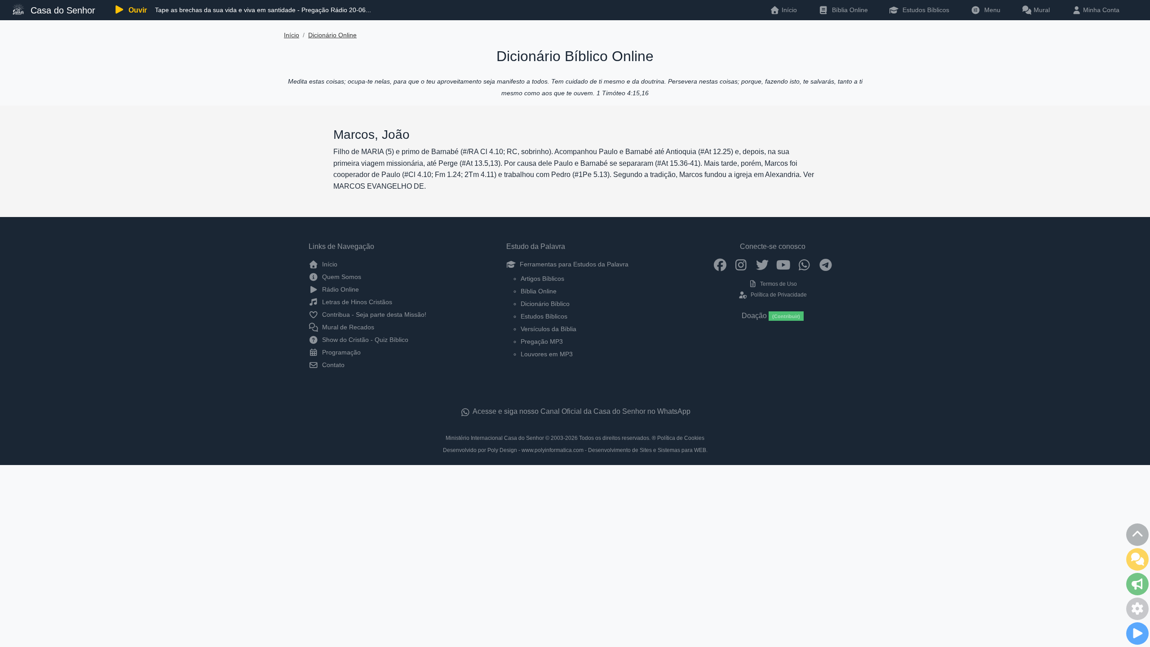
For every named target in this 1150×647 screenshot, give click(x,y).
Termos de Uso (778, 284)
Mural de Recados (347, 327)
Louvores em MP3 (547, 354)
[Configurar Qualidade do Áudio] (1137, 609)
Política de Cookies (680, 438)
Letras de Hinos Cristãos (356, 302)
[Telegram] (825, 264)
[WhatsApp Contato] (804, 264)
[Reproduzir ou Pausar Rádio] (1137, 633)
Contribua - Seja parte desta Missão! (373, 314)
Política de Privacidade (777, 295)
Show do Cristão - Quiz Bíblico (364, 339)
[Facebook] (720, 264)
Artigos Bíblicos (542, 278)
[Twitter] (762, 264)
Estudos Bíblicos (925, 9)
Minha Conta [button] (1100, 9)
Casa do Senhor (61, 10)
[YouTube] (783, 264)
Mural (1041, 9)
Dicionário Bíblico (545, 303)
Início (291, 35)
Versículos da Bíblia (548, 328)
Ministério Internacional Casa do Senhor (495, 438)
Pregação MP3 (542, 341)
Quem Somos (340, 276)
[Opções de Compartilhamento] (1137, 584)
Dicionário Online (332, 35)
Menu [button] (990, 9)
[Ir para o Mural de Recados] (1137, 559)
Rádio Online (339, 289)
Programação (340, 352)
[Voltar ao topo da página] (1137, 534)
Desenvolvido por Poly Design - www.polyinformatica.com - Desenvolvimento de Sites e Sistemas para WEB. (575, 450)
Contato (332, 364)
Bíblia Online (849, 9)
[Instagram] (741, 264)
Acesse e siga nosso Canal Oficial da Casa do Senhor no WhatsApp (580, 411)
